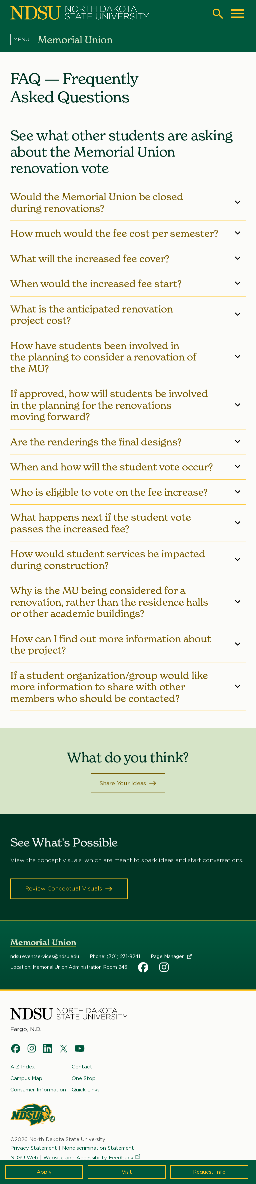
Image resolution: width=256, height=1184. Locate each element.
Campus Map (26, 1078)
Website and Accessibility (88, 1158)
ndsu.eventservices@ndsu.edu (44, 956)
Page (168, 956)
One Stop (84, 1078)
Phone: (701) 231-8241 (115, 956)
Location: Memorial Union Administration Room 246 (68, 967)
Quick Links (86, 1090)
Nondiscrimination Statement (98, 1148)
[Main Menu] (238, 14)
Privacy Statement (33, 1148)
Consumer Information (38, 1090)
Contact (82, 1067)
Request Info (209, 1172)
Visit (127, 1172)
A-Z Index (22, 1067)
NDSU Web (24, 1158)
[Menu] (24, 39)
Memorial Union (43, 942)
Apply (44, 1172)
